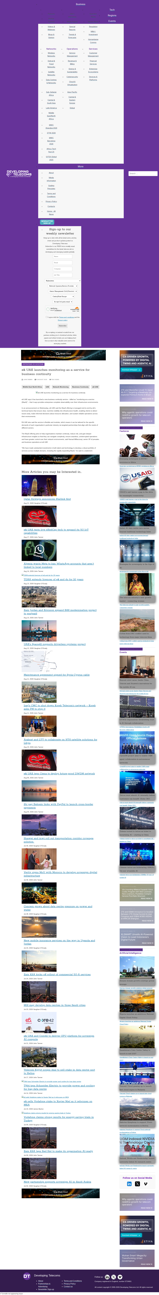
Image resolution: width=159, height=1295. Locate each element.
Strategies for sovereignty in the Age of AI (134, 571)
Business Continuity (80, 387)
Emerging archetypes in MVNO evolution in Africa (137, 466)
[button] (51, 9)
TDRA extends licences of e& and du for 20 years (53, 579)
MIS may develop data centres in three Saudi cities (55, 1005)
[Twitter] (137, 1184)
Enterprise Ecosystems (33, 364)
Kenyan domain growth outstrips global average (136, 988)
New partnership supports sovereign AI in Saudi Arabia (57, 1182)
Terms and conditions (66, 317)
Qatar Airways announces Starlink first (47, 499)
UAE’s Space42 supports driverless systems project (55, 644)
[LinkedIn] (129, 1184)
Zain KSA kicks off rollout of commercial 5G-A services (57, 974)
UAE (47, 387)
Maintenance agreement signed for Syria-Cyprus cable (57, 675)
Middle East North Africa (32, 387)
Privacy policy (62, 320)
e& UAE (95, 387)
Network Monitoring (61, 387)
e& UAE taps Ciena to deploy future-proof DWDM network (59, 773)
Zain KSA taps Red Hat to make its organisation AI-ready (58, 1151)
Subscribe (62, 326)
